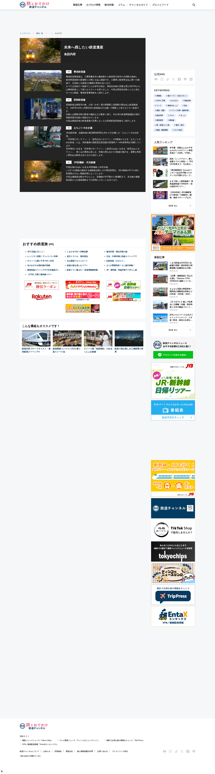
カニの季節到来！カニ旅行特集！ (120, 265)
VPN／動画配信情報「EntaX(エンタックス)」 (40, 744)
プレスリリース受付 (120, 751)
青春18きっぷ (173, 105)
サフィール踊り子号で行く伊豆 (40, 261)
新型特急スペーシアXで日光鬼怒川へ (43, 270)
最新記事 (77, 5)
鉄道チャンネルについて (29, 751)
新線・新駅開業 (162, 130)
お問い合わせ (102, 751)
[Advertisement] (107, 20)
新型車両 (159, 120)
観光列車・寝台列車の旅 (116, 252)
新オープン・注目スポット (177, 96)
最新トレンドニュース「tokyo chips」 (37, 740)
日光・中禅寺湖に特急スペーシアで (121, 256)
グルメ (171, 115)
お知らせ (46, 751)
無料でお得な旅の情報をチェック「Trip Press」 (125, 740)
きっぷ (183, 115)
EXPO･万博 (160, 100)
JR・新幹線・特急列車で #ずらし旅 (121, 270)
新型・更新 (160, 110)
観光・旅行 (180, 125)
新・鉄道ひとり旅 (162, 125)
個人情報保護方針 (84, 751)
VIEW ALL (173, 205)
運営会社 (69, 751)
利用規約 (58, 751)
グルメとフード (160, 5)
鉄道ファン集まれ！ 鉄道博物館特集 (82, 270)
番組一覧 (39, 33)
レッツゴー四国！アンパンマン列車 (42, 256)
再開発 (158, 96)
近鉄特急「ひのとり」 (115, 261)
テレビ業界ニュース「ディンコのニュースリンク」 (80, 740)
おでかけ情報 (93, 5)
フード (158, 105)
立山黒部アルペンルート (77, 261)
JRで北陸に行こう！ (36, 252)
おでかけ (174, 100)
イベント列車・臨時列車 (180, 110)
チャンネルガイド (138, 5)
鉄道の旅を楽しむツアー (77, 265)
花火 (185, 105)
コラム (121, 5)
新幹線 (171, 120)
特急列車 (187, 100)
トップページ (25, 33)
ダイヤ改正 (178, 130)
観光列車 (159, 115)
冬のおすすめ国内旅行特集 (38, 265)
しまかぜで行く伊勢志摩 (77, 252)
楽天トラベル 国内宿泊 (77, 256)
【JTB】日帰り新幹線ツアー (39, 274)
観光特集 (109, 5)
